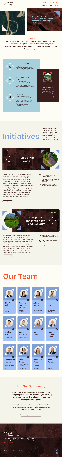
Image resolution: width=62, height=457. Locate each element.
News (51, 5)
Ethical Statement (8, 442)
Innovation (45, 5)
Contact (57, 5)
